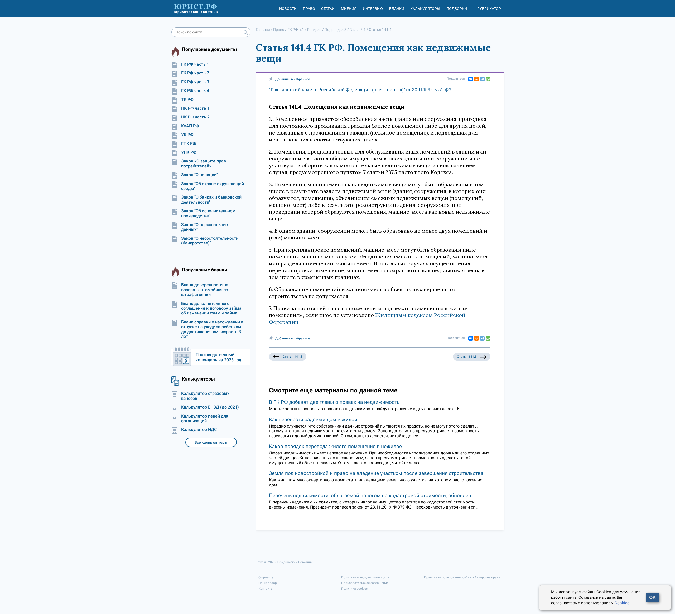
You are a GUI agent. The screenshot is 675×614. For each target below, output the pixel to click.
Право (309, 9)
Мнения (348, 9)
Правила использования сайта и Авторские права (462, 577)
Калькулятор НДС (199, 429)
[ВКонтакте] (470, 79)
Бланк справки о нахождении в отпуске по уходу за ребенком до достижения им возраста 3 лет (212, 329)
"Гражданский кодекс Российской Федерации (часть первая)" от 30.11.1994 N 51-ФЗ (360, 90)
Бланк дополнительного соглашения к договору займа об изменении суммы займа (211, 308)
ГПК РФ (188, 143)
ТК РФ (187, 99)
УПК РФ (188, 152)
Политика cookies (354, 589)
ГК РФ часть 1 (195, 64)
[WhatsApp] (488, 79)
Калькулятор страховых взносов (205, 396)
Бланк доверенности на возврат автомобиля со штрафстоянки (204, 289)
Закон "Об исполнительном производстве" (208, 213)
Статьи (328, 9)
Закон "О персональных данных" (205, 227)
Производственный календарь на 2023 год (218, 357)
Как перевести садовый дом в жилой (313, 419)
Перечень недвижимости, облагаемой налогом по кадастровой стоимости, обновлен (370, 495)
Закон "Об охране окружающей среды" (212, 186)
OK (652, 597)
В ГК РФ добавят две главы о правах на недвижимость (334, 402)
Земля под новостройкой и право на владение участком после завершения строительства (376, 473)
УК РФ (187, 134)
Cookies (622, 603)
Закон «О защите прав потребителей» (203, 163)
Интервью (373, 9)
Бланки (396, 9)
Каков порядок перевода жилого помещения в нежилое (335, 446)
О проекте (265, 577)
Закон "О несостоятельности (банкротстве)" (209, 241)
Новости (288, 9)
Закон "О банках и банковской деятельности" (211, 199)
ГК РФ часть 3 (195, 82)
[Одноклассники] (476, 79)
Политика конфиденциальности (365, 577)
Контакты (265, 589)
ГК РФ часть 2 (195, 73)
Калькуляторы (425, 9)
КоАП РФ (190, 126)
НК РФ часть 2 (195, 117)
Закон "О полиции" (199, 174)
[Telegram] (482, 79)
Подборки (456, 9)
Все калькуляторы (211, 442)
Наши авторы (268, 583)
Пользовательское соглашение (364, 583)
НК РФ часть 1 (195, 108)
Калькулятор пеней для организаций (204, 418)
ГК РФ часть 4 (195, 90)
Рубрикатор (489, 9)
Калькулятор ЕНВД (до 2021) (210, 407)
